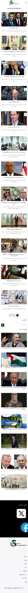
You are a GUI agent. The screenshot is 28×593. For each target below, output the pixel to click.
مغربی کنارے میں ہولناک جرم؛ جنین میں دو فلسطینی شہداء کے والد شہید (13, 348)
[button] (26, 3)
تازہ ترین (25, 557)
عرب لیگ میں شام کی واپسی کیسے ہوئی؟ (14, 281)
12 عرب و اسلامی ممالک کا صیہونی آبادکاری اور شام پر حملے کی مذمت (15, 489)
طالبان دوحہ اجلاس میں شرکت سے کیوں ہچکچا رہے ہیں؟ (14, 152)
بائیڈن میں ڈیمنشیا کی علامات (14, 102)
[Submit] (2, 325)
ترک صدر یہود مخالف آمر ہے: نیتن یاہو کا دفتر (18, 469)
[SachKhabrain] (14, 3)
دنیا (26, 567)
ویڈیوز (26, 582)
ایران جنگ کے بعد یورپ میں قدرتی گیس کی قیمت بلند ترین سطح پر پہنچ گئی (14, 429)
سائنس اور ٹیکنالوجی (23, 575)
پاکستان (25, 560)
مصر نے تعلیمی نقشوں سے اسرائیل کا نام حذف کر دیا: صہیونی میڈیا (15, 367)
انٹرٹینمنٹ (24, 578)
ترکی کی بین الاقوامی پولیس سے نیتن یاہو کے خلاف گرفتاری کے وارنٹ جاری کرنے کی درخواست (14, 388)
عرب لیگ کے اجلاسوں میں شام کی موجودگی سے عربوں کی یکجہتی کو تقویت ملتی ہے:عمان (14, 255)
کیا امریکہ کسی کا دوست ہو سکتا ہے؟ (14, 127)
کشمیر (25, 564)
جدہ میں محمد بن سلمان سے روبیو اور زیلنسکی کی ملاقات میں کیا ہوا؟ (14, 51)
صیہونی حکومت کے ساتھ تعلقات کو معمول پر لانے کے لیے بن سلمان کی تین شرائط (14, 203)
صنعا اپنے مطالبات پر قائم (14, 306)
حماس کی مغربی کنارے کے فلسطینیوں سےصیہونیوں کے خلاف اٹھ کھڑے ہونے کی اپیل (14, 409)
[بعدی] (10, 315)
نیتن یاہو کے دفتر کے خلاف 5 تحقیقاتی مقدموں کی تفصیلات (14, 76)
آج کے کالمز (25, 571)
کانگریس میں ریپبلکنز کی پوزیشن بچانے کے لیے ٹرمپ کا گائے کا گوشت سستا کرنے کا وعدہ (13, 449)
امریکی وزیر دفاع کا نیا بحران (14, 28)
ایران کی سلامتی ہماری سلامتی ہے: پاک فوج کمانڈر (14, 229)
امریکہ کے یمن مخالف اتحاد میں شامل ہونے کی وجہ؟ (14, 177)
